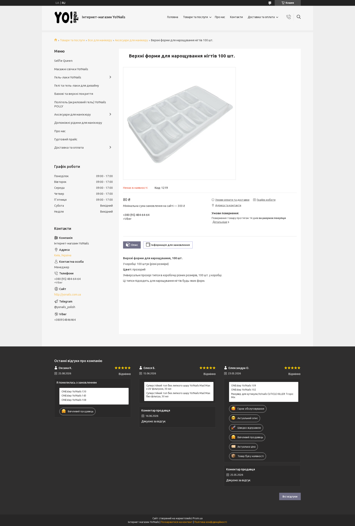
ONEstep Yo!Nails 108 (73, 400)
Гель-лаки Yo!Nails (67, 77)
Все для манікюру (100, 40)
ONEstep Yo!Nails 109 (243, 385)
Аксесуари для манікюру (131, 40)
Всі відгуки (289, 496)
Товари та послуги (195, 17)
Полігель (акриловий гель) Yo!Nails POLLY (80, 104)
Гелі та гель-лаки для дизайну (76, 85)
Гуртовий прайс (65, 139)
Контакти (236, 17)
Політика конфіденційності (210, 522)
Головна (172, 17)
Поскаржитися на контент (176, 522)
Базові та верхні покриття (73, 93)
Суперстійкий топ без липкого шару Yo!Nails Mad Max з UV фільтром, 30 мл (178, 387)
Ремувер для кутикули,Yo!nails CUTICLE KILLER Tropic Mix (262, 396)
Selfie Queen (63, 60)
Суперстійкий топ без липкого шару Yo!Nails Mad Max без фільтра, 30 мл (178, 395)
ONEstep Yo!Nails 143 (73, 395)
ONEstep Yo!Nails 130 (73, 391)
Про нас (220, 17)
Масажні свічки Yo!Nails (71, 69)
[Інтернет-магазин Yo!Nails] (66, 17)
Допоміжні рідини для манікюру (78, 122)
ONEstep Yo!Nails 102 (243, 389)
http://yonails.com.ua (67, 294)
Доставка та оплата (261, 17)
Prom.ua (198, 518)
